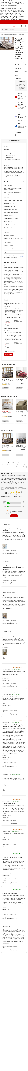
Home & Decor (9, 4)
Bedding (15, 34)
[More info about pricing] (25, 64)
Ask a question (8, 354)
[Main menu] (2, 25)
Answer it (7, 325)
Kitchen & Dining (17, 4)
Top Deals (9, 16)
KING (16, 71)
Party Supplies (18, 11)
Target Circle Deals (16, 16)
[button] (19, 61)
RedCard (10, 19)
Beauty (9, 7)
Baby (6, 7)
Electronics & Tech (15, 10)
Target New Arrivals (4, 0)
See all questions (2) (9, 351)
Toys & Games (7, 10)
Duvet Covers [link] (4, 465)
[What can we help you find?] (14, 29)
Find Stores (21, 19)
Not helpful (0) (19, 311)
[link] (19, 61)
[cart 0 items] (25, 25)
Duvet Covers (21, 34)
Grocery (10, 5)
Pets (5, 8)
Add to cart (18, 78)
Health (8, 8)
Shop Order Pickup (5, 18)
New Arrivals (14, 14)
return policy (10, 294)
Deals (5, 14)
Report (13, 312)
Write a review (14, 516)
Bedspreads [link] (19, 465)
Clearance (8, 14)
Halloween (9, 2)
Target (2, 34)
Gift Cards (5, 13)
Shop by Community (12, 13)
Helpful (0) (14, 311)
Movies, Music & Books (9, 11)
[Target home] (14, 25)
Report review (14, 553)
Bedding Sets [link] (12, 465)
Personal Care (14, 7)
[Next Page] (25, 71)
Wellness (12, 8)
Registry (6, 19)
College (5, 2)
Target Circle (15, 19)
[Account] (21, 25)
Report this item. (22, 256)
